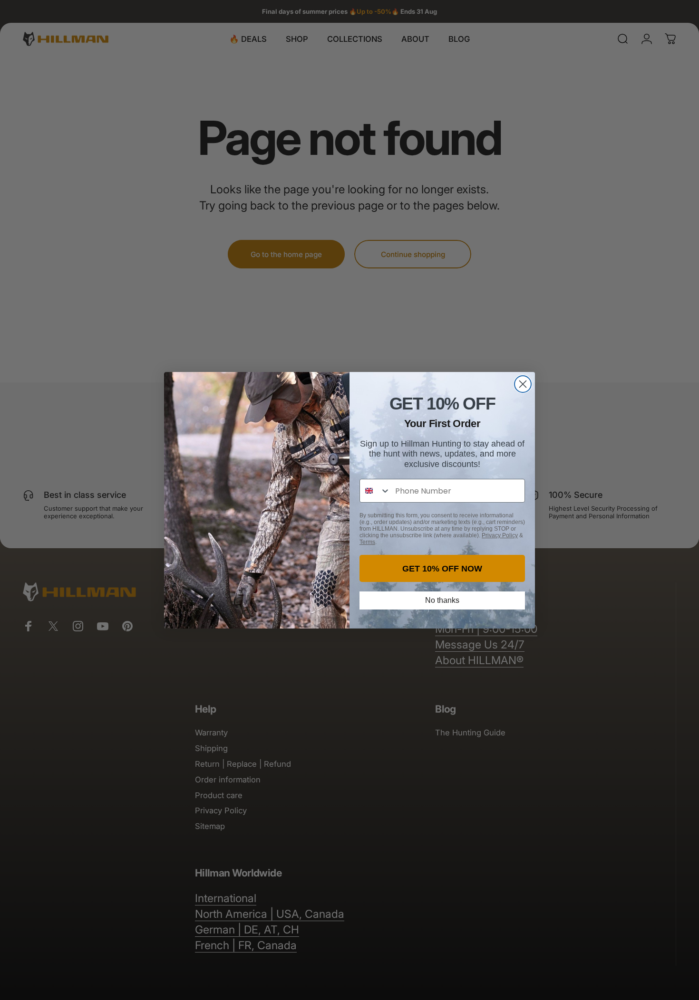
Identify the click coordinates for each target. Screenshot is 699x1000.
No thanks (442, 600)
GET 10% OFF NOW (442, 568)
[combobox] (375, 490)
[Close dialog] (523, 384)
